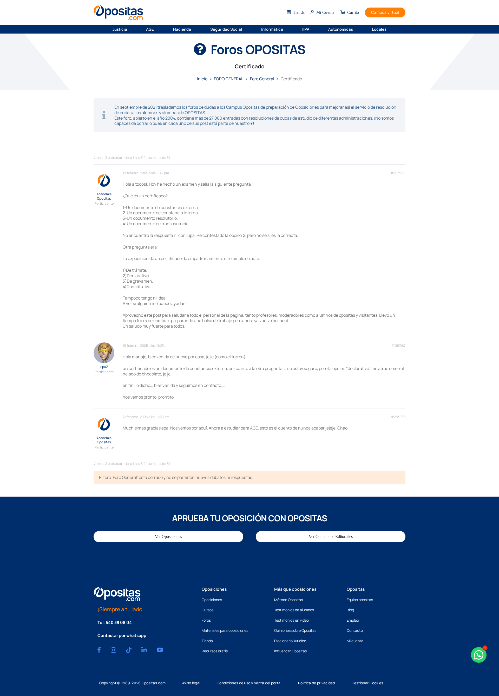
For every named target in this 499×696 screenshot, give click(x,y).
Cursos (207, 609)
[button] (130, 29)
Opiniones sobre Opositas (295, 630)
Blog (350, 609)
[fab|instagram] (113, 650)
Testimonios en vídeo (291, 620)
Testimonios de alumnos (294, 609)
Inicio (202, 79)
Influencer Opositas (290, 650)
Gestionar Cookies (367, 682)
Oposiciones (212, 599)
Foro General (262, 79)
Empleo (353, 620)
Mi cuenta (355, 640)
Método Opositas (288, 599)
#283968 (398, 417)
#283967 (398, 345)
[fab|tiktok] (129, 650)
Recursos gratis (215, 650)
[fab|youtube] (160, 650)
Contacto (355, 630)
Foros (206, 620)
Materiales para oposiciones (225, 630)
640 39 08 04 (119, 622)
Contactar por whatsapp (121, 635)
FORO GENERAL (228, 79)
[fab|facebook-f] (99, 650)
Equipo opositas (360, 599)
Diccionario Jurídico (290, 640)
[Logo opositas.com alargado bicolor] (118, 12)
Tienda (207, 640)
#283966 (398, 173)
